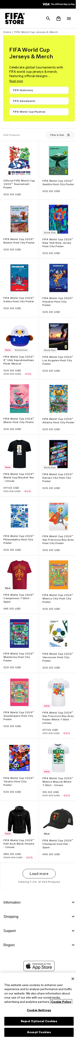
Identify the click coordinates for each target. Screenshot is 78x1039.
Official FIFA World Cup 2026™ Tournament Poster (16, 183)
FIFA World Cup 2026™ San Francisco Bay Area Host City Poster (56, 536)
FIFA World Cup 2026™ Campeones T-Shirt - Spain (18, 593)
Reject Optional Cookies (38, 1021)
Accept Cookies (38, 1032)
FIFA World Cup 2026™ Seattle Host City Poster (56, 183)
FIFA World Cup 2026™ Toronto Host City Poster (18, 773)
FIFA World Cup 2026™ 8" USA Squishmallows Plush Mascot (18, 356)
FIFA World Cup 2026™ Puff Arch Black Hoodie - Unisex (18, 834)
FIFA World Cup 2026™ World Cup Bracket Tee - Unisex (18, 475)
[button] (46, 18)
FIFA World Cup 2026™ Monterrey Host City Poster (18, 651)
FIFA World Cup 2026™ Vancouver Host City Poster (56, 651)
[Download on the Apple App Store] (37, 967)
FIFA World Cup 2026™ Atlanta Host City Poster (56, 417)
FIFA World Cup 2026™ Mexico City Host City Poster (56, 593)
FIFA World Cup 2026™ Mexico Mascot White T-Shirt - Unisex (56, 773)
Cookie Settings (38, 1010)
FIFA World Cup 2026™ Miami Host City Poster (18, 415)
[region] (38, 1006)
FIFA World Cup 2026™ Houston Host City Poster (56, 298)
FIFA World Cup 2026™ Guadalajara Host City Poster (18, 709)
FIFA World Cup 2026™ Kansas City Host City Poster (56, 475)
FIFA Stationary (23, 90)
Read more (16, 81)
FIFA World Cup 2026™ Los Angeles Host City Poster (56, 356)
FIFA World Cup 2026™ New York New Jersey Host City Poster (56, 241)
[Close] (70, 978)
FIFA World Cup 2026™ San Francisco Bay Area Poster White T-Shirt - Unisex (56, 710)
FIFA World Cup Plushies (29, 111)
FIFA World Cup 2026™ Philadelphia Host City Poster (18, 535)
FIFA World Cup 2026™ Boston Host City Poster (18, 241)
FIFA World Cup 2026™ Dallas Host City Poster (18, 296)
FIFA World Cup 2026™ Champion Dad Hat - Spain (56, 835)
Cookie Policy (61, 1002)
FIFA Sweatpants (24, 100)
